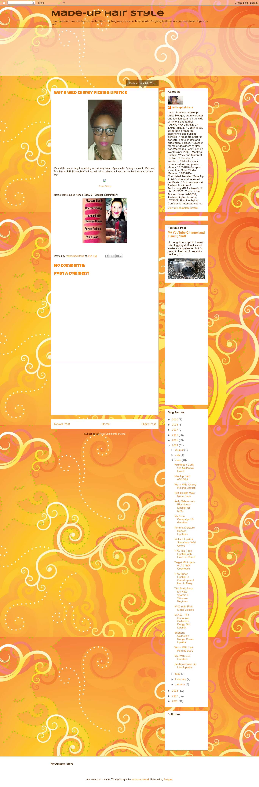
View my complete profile (183, 207)
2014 (175, 445)
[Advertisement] (104, 388)
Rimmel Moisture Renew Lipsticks (184, 531)
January (180, 684)
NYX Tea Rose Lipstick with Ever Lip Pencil (184, 554)
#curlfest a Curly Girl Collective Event (184, 468)
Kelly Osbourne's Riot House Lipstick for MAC (184, 506)
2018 (175, 424)
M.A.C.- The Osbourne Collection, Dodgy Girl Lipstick (182, 621)
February (181, 679)
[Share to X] (114, 256)
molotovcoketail (140, 779)
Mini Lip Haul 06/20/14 (182, 478)
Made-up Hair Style (107, 13)
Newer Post (62, 424)
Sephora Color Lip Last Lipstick (185, 666)
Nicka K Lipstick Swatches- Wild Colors (185, 542)
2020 (175, 419)
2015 (175, 440)
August (179, 449)
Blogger (168, 779)
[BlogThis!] (110, 256)
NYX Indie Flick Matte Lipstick (184, 608)
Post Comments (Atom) (113, 433)
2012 (175, 695)
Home (106, 424)
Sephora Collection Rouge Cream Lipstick (184, 637)
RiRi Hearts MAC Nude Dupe (184, 494)
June (178, 460)
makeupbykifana (182, 107)
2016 (175, 435)
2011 (175, 701)
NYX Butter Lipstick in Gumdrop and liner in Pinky (184, 578)
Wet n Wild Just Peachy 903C (183, 649)
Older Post (148, 424)
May (178, 673)
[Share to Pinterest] (121, 256)
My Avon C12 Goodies (182, 657)
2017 (175, 429)
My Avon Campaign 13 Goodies (183, 519)
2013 (175, 690)
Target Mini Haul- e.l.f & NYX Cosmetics (184, 565)
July (178, 454)
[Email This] (106, 256)
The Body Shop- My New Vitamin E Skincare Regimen (184, 595)
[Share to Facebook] (117, 256)
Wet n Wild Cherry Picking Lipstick (185, 486)
